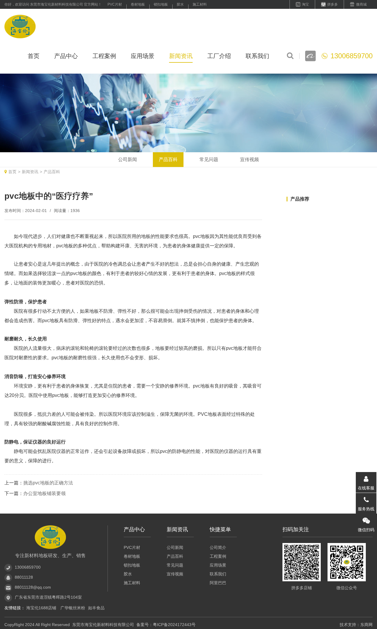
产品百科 (168, 159)
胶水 (180, 4)
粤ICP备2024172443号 (174, 624)
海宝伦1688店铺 (41, 607)
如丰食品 (96, 607)
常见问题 (208, 159)
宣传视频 (249, 159)
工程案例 (104, 56)
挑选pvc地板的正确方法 (48, 482)
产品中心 (66, 56)
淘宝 (305, 4)
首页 (33, 56)
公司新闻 (127, 159)
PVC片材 (115, 4)
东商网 (366, 624)
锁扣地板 (161, 4)
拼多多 (332, 4)
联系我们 (257, 56)
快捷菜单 (220, 529)
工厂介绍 (219, 56)
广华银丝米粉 (72, 607)
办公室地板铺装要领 (44, 493)
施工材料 (200, 4)
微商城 (361, 4)
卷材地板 (138, 4)
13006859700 (28, 567)
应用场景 (142, 56)
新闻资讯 (181, 56)
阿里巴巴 (218, 582)
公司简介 (218, 547)
